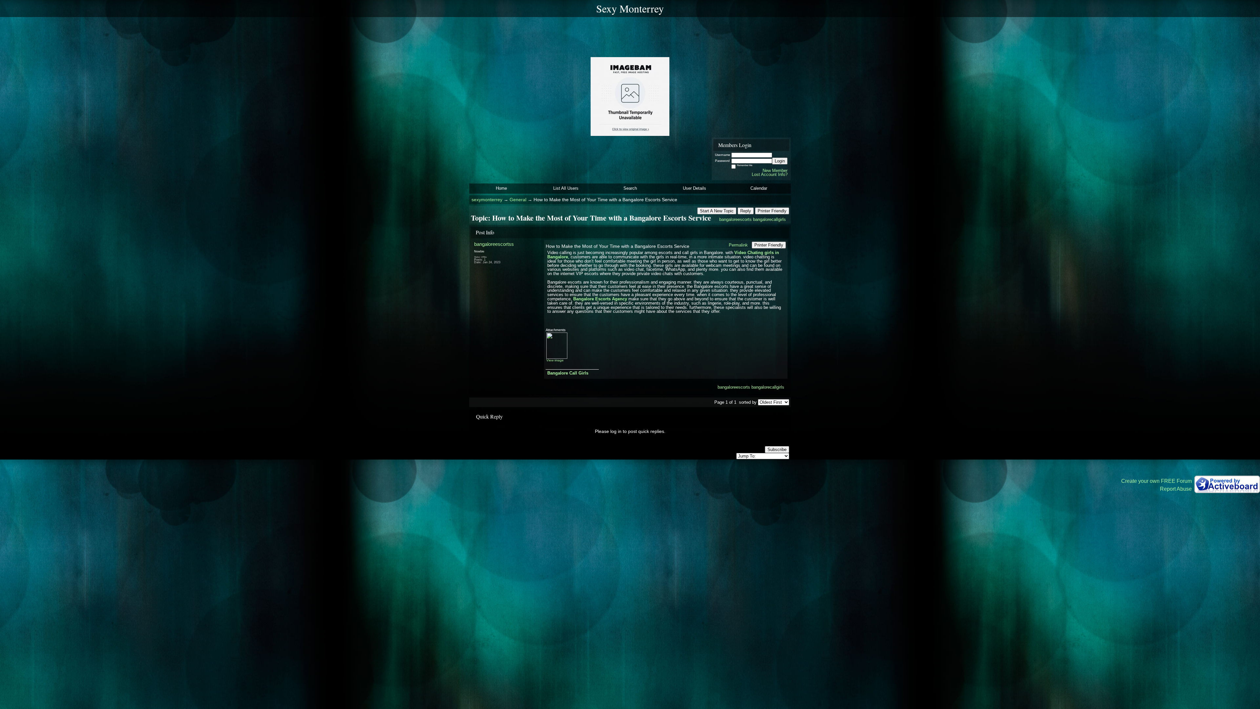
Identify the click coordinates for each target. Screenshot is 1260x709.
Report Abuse (1176, 489)
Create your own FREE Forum (1156, 481)
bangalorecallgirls (769, 219)
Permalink (738, 245)
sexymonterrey (487, 199)
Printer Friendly (772, 210)
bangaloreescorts (735, 219)
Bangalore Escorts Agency (600, 298)
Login (780, 161)
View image (555, 360)
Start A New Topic (717, 210)
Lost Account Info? (770, 174)
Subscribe (777, 449)
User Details (694, 188)
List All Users (565, 188)
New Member (775, 170)
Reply (745, 210)
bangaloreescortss (494, 244)
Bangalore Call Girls (567, 373)
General (518, 199)
